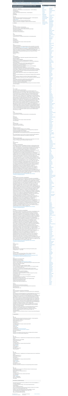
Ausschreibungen (19, 2)
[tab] (45, 5)
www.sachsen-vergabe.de (24, 47)
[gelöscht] (16, 19)
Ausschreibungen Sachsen (26, 2)
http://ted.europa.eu (14, 394)
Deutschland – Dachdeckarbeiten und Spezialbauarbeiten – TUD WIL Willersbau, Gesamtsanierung (27, 3)
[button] (45, 5)
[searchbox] (51, 7)
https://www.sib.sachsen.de (22, 328)
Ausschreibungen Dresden (35, 2)
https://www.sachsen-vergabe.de (26, 261)
